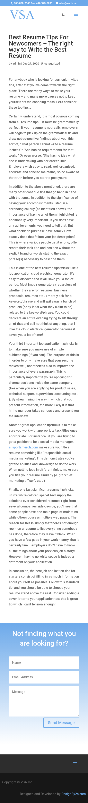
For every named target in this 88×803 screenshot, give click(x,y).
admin (16, 63)
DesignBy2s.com (73, 794)
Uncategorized (50, 63)
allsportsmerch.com (23, 447)
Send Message (61, 722)
